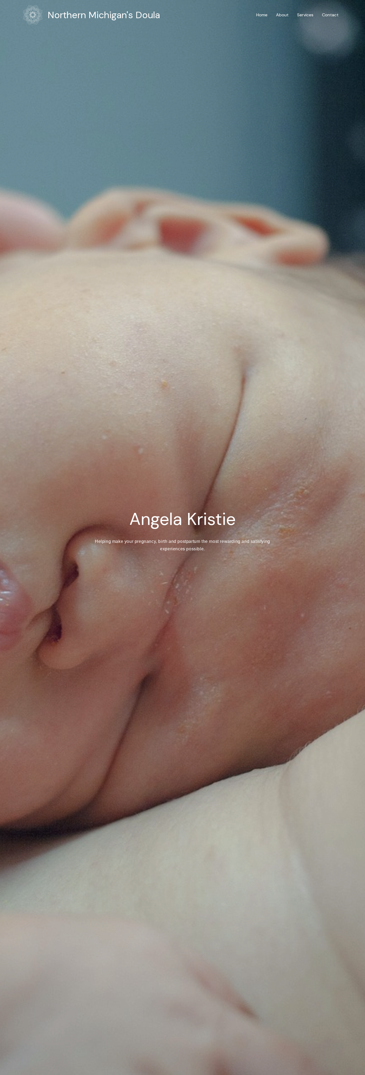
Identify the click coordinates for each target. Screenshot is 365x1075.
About (282, 15)
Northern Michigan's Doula (104, 15)
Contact (330, 15)
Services (305, 15)
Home (261, 15)
